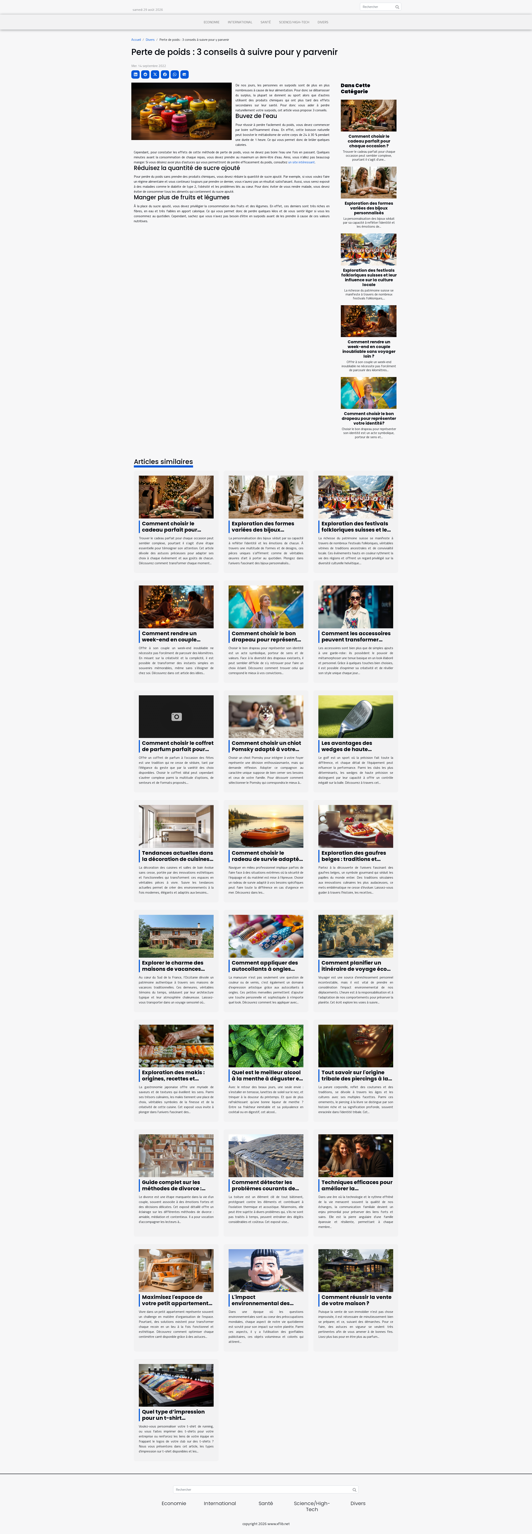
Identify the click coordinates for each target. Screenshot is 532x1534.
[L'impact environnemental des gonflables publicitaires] (266, 1270)
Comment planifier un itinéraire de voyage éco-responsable (355, 969)
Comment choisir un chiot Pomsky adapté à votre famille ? (266, 749)
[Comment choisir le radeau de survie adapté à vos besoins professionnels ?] (266, 825)
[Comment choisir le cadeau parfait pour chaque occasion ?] (369, 115)
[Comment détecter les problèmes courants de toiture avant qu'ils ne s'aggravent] (266, 1155)
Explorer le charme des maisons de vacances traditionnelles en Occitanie (172, 972)
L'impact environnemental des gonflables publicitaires (264, 1303)
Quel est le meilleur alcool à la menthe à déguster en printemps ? (267, 1079)
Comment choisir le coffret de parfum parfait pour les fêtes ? (178, 749)
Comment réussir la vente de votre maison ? (356, 1300)
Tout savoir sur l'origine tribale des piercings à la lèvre (354, 1079)
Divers (323, 22)
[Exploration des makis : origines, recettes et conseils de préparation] (176, 1045)
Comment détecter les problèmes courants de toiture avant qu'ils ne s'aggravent (263, 1192)
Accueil (136, 39)
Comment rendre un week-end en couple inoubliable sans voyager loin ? (368, 349)
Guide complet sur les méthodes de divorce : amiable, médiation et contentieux (172, 1192)
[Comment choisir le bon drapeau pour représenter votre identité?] (369, 393)
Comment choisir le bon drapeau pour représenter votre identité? (369, 418)
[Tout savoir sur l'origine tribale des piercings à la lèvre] (355, 1045)
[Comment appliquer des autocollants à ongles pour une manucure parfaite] (266, 935)
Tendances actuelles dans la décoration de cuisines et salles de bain (177, 859)
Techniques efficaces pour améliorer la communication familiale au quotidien (357, 1192)
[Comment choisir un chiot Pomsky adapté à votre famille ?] (266, 716)
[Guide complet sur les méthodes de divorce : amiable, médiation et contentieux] (176, 1155)
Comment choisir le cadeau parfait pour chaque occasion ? (369, 141)
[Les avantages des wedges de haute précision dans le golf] (355, 716)
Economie (211, 22)
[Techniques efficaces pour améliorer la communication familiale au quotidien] (355, 1155)
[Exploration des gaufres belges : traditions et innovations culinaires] (355, 825)
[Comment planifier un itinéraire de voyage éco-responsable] (355, 935)
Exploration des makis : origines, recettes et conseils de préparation (174, 1079)
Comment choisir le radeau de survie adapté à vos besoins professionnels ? (265, 862)
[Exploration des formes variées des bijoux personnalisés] (369, 182)
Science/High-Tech (294, 22)
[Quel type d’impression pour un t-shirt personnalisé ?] (176, 1384)
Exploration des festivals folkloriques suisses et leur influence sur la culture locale (369, 278)
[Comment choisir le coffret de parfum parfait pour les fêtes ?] (176, 716)
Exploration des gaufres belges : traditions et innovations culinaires (353, 859)
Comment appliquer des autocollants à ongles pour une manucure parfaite (265, 972)
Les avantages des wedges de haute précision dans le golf (350, 749)
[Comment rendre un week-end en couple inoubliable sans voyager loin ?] (369, 321)
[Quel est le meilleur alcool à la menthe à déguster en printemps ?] (266, 1045)
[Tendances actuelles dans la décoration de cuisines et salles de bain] (176, 825)
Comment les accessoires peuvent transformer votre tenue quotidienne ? (356, 640)
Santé (266, 22)
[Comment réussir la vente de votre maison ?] (355, 1270)
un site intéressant (301, 162)
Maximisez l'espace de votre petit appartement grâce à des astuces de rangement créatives (175, 1306)
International (240, 22)
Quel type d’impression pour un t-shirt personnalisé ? (173, 1418)
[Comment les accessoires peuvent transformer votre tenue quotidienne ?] (355, 606)
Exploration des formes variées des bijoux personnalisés (369, 208)
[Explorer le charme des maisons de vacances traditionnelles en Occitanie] (176, 935)
